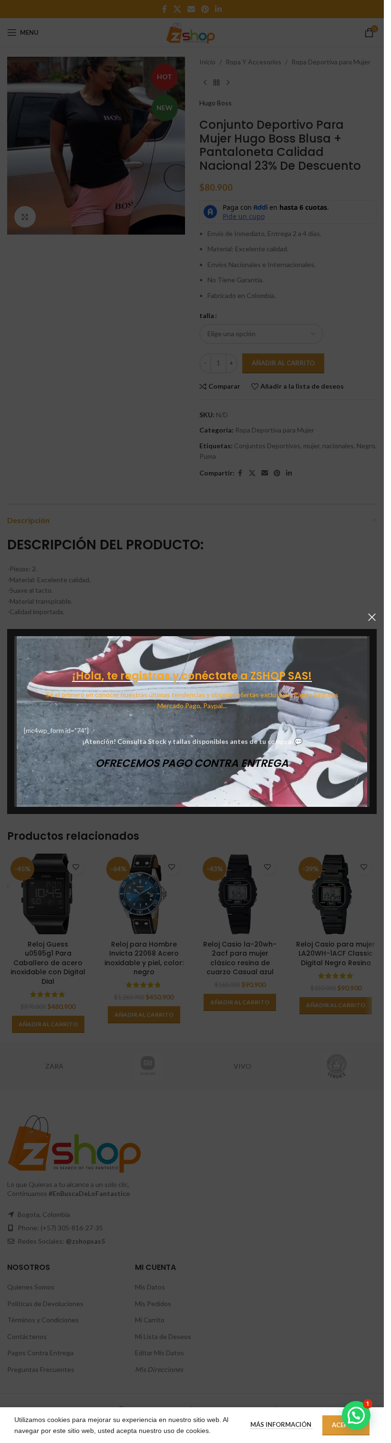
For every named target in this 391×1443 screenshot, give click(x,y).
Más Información (281, 1424)
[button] (356, 1415)
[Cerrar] (372, 617)
